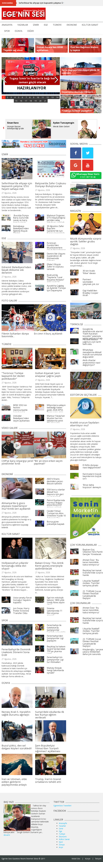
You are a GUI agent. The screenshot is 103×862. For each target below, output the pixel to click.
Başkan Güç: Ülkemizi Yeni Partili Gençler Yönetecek (92, 552)
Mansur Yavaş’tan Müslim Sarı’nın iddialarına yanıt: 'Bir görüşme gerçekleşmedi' (56, 420)
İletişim (98, 858)
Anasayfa (63, 823)
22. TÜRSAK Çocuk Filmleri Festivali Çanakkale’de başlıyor (92, 595)
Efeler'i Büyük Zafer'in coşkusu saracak (55, 267)
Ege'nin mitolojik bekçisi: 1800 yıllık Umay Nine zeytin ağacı (56, 601)
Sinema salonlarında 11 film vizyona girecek (54, 612)
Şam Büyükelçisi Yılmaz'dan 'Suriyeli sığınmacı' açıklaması (47, 748)
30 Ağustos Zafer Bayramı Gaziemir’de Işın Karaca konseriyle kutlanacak (56, 231)
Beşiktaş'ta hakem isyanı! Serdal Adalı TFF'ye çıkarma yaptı (56, 650)
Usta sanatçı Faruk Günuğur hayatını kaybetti (22, 600)
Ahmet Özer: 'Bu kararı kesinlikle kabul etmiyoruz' (91, 562)
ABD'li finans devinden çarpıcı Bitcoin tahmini (55, 481)
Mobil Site (76, 858)
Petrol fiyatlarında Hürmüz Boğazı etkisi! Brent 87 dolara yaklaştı (56, 504)
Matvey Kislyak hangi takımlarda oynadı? (55, 670)
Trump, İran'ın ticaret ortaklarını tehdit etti (48, 780)
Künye (87, 858)
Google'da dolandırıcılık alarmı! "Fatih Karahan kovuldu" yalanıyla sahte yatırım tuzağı (92, 334)
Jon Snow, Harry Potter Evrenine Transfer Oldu (21, 610)
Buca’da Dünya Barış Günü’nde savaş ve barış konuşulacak (21, 219)
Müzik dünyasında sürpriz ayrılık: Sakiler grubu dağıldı (85, 241)
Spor (61, 842)
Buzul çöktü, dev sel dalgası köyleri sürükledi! (17, 747)
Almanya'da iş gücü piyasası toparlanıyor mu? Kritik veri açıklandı (16, 505)
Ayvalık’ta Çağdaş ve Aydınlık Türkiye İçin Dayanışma (56, 288)
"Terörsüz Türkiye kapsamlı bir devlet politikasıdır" (13, 375)
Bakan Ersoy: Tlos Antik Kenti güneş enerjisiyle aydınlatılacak (49, 565)
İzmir (61, 828)
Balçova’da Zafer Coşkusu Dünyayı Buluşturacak (50, 185)
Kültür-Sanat (64, 839)
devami (7, 835)
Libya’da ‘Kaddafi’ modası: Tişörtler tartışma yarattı (91, 583)
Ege (60, 831)
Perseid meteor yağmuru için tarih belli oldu (92, 342)
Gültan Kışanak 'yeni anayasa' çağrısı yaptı (48, 374)
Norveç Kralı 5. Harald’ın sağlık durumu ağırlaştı (16, 713)
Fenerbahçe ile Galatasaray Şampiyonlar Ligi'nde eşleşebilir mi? (56, 630)
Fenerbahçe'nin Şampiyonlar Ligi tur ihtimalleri (55, 659)
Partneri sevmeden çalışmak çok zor (91, 282)
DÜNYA (18, 31)
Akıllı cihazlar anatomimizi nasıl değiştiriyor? (91, 362)
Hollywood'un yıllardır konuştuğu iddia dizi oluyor (15, 565)
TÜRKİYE (57, 24)
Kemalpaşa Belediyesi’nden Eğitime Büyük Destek (21, 230)
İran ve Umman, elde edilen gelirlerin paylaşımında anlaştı (14, 781)
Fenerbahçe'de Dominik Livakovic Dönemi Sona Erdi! (16, 652)
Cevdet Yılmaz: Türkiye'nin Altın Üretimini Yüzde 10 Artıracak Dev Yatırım (56, 515)
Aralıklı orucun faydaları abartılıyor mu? (84, 424)
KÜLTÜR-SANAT (90, 24)
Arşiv (61, 847)
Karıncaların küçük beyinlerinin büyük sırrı (92, 476)
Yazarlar (62, 826)
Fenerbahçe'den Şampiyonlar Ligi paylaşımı (55, 638)
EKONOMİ (72, 24)
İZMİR (36, 24)
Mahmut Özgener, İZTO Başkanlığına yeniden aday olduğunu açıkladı (56, 219)
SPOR (7, 31)
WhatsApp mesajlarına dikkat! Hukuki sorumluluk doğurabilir (92, 353)
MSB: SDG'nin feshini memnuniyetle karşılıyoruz (20, 409)
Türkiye (62, 834)
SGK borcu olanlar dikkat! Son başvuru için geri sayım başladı (56, 493)
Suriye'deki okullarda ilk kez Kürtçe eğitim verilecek (49, 714)
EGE (46, 24)
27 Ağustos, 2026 (9, 193)
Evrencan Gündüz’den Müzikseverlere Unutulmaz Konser (56, 247)
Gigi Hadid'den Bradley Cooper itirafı (90, 293)
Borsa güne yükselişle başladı (55, 523)
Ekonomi (63, 836)
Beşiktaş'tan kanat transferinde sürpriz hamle (93, 573)
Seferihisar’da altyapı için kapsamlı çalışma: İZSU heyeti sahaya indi (51, 3)
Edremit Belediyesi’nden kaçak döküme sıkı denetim (16, 270)
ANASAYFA (7, 24)
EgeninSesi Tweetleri (62, 805)
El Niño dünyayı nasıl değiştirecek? (92, 466)
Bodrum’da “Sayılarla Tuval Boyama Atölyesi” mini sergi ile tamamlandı (55, 280)
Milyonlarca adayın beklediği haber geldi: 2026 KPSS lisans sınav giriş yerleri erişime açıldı (56, 411)
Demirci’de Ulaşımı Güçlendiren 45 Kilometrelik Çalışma (56, 257)
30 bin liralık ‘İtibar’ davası (89, 272)
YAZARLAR (22, 24)
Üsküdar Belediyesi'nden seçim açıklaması (21, 418)
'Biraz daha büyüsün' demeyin (92, 486)
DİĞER (30, 31)
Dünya (62, 844)
